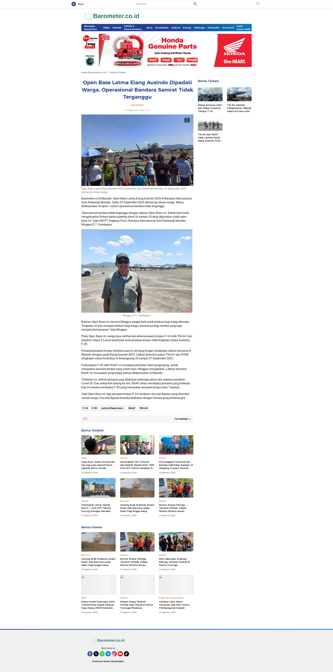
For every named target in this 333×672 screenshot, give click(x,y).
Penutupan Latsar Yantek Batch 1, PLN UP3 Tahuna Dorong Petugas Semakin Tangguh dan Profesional (96, 509)
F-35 (94, 408)
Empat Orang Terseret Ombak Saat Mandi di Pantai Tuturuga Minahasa (136, 604)
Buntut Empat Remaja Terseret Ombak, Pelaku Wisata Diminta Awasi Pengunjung (172, 509)
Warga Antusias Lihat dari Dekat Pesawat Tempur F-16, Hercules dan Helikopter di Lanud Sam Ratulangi (210, 113)
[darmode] (258, 3)
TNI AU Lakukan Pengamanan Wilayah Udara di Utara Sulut (239, 108)
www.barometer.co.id (93, 72)
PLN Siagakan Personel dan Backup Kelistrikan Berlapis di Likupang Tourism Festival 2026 (176, 466)
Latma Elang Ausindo (113, 408)
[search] (195, 4)
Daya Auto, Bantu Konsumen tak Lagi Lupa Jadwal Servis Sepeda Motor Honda (98, 464)
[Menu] (74, 4)
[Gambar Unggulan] (137, 185)
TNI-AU (143, 408)
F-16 (85, 408)
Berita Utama (118, 72)
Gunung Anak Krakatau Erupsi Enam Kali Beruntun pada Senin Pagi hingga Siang (137, 507)
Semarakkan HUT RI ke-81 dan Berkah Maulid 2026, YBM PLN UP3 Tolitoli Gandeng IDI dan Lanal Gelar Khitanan (137, 466)
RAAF (132, 408)
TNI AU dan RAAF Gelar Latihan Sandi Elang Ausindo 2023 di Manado (209, 139)
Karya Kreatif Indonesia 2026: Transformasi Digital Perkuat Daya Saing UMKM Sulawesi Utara (98, 606)
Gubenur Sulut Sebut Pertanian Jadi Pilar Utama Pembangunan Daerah (174, 604)
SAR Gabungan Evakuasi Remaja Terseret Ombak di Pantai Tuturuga (174, 561)
